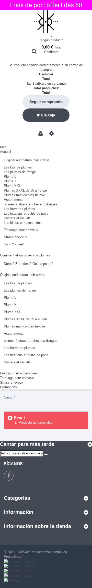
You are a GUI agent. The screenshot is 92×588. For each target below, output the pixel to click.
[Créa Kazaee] (46, 21)
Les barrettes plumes (19, 209)
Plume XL (11, 181)
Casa (8, 397)
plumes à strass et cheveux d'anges (30, 204)
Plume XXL (12, 186)
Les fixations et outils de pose (26, 213)
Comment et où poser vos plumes (25, 255)
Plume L (10, 176)
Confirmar (51, 52)
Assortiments (14, 200)
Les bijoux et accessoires (23, 223)
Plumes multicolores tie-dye (24, 195)
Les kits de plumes (18, 167)
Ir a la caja (46, 115)
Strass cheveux (15, 237)
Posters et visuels (17, 218)
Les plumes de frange (20, 172)
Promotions (8, 387)
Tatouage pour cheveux (21, 230)
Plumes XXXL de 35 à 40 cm (25, 190)
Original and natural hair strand (26, 160)
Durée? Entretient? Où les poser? (28, 264)
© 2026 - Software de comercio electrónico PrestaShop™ (35, 554)
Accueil (5, 152)
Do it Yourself (14, 244)
